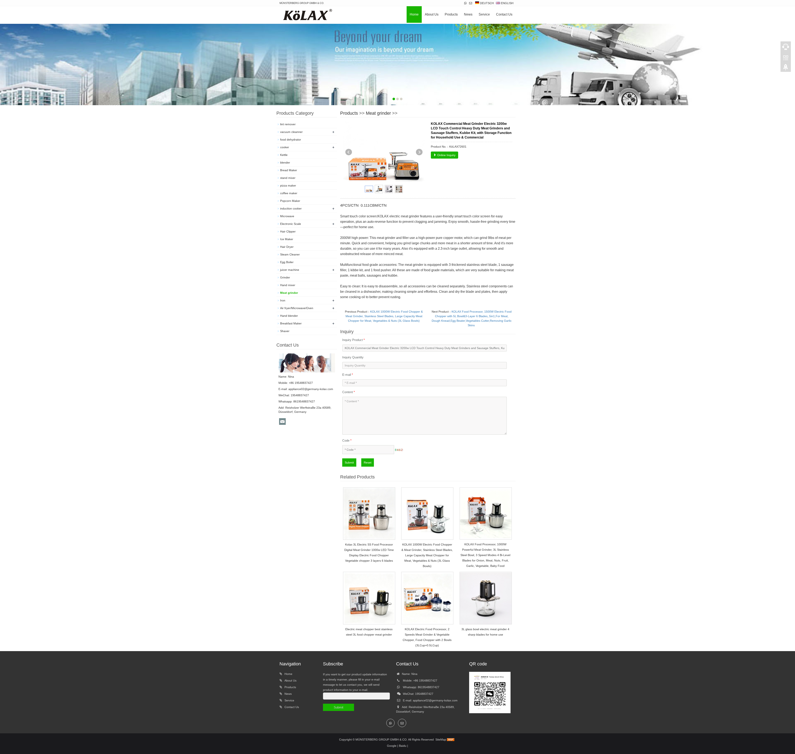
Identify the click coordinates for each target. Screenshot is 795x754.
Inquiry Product (353, 340)
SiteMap (440, 739)
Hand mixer (287, 285)
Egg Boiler (287, 262)
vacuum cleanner (291, 132)
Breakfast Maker (291, 323)
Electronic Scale (290, 223)
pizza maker (288, 185)
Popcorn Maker (290, 200)
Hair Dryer (287, 246)
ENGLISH (506, 3)
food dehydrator (290, 139)
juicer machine (289, 269)
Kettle (284, 155)
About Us (431, 14)
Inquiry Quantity (353, 357)
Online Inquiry (445, 155)
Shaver (284, 331)
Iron (282, 300)
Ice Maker (286, 239)
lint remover (288, 124)
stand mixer (287, 177)
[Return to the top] (786, 68)
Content (348, 392)
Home (414, 14)
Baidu (402, 745)
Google (391, 745)
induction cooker (291, 208)
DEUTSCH (486, 3)
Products (451, 14)
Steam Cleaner (290, 254)
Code (347, 440)
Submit (349, 462)
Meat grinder (378, 113)
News (468, 14)
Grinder (285, 277)
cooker (284, 147)
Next (419, 152)
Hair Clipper (288, 231)
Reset (367, 462)
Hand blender (289, 315)
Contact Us (504, 14)
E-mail (347, 374)
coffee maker (288, 193)
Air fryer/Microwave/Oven (296, 308)
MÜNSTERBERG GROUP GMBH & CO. (381, 739)
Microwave (287, 216)
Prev (348, 152)
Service (484, 14)
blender (285, 162)
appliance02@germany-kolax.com (310, 389)
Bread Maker (288, 170)
